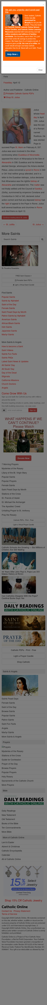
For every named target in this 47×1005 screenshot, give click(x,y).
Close (40, 70)
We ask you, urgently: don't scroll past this (22, 10)
